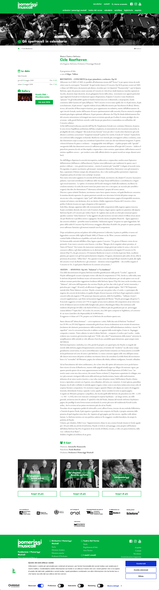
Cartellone (118, 10)
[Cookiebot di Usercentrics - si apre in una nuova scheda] (14, 585)
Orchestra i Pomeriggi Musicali (74, 10)
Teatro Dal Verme (95, 10)
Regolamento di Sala (90, 547)
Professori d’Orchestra (59, 556)
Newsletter (97, 4)
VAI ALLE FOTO (44, 102)
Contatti (107, 4)
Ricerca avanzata (120, 4)
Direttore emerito (58, 553)
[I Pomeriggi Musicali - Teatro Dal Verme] (27, 6)
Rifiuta (140, 576)
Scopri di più (37, 494)
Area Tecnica (87, 550)
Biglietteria (128, 10)
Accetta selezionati (141, 570)
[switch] (61, 585)
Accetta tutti (141, 563)
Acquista (138, 10)
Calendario (108, 10)
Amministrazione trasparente (131, 557)
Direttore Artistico (58, 550)
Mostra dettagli (113, 586)
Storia (54, 547)
